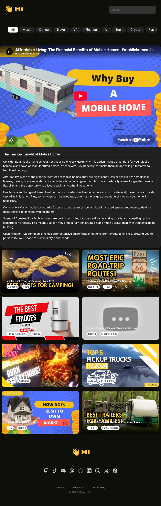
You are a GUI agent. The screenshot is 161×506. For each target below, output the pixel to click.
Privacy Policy (98, 487)
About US (60, 487)
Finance (91, 30)
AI (106, 30)
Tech (119, 30)
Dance (44, 30)
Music (27, 30)
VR (75, 30)
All (13, 30)
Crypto (135, 30)
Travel (61, 30)
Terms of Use (78, 487)
